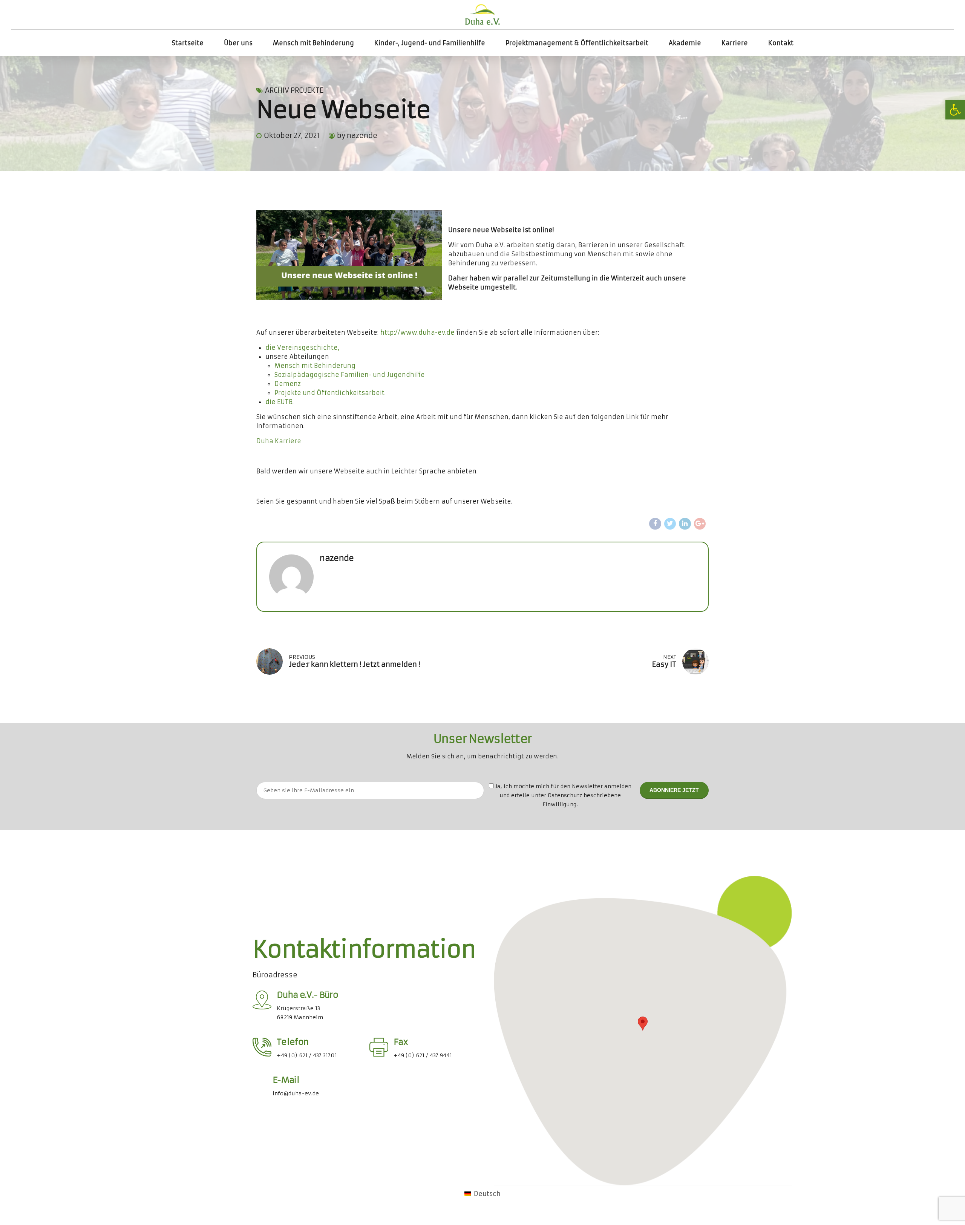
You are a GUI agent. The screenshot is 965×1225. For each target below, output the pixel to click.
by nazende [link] (357, 135)
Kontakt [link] (780, 43)
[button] (643, 1024)
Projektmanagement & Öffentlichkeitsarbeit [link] (576, 43)
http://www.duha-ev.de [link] (417, 332)
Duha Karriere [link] (278, 441)
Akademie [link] (685, 43)
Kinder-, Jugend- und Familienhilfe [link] (429, 43)
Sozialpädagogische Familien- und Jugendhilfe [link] (349, 374)
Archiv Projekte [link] (294, 90)
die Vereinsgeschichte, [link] (302, 347)
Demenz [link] (287, 383)
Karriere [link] (734, 43)
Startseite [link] (188, 43)
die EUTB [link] (279, 402)
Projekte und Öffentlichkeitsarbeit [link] (329, 393)
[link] (955, 109)
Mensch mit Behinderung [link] (313, 43)
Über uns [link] (238, 43)
